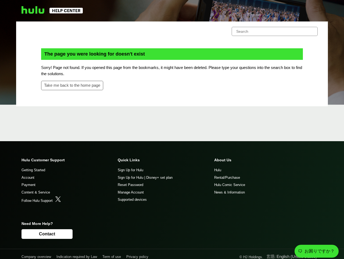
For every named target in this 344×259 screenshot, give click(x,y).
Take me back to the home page (72, 85)
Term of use (111, 257)
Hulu (217, 170)
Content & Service (36, 192)
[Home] (55, 12)
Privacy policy (137, 257)
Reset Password (130, 185)
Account (28, 178)
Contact (47, 234)
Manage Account (131, 192)
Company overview (36, 257)
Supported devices (132, 200)
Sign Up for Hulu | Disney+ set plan (145, 178)
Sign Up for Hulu (130, 170)
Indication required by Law (76, 257)
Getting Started (33, 170)
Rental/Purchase (227, 178)
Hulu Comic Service (229, 185)
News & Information (229, 192)
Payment (28, 185)
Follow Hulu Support (37, 201)
